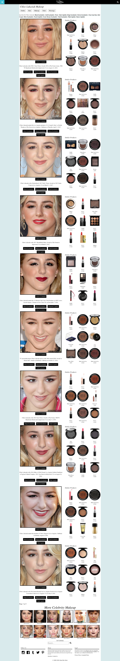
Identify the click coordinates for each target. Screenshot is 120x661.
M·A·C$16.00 (70, 111)
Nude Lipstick (63, 15)
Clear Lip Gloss (92, 15)
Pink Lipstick (72, 17)
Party (56, 15)
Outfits (23, 11)
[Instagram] (23, 654)
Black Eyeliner (28, 72)
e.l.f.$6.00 (95, 345)
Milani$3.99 (94, 35)
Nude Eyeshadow (62, 17)
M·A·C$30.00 (82, 246)
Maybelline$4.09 (82, 287)
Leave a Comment (41, 62)
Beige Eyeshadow (72, 15)
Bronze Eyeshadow (52, 17)
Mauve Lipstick (80, 17)
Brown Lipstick (53, 364)
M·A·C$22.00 (94, 52)
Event (44, 17)
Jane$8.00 (95, 578)
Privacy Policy (78, 655)
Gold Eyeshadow (49, 15)
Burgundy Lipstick (53, 306)
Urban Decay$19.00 (83, 69)
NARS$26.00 (70, 304)
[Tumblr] (33, 654)
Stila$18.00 (71, 578)
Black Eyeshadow (39, 15)
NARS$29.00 (70, 270)
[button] (2, 2)
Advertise (50, 656)
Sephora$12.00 (82, 52)
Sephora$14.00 (94, 246)
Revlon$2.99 (94, 169)
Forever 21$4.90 (95, 404)
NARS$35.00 (94, 95)
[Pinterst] (42, 654)
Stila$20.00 (71, 169)
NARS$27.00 (82, 229)
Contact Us (55, 656)
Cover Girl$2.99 (71, 345)
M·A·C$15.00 (82, 387)
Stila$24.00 (94, 561)
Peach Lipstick (38, 17)
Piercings (52, 11)
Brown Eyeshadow (82, 15)
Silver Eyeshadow (28, 17)
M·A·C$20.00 (70, 287)
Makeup (36, 11)
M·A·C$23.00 (94, 304)
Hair (29, 11)
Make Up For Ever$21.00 (71, 35)
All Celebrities (60, 640)
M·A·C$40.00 (94, 229)
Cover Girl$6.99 (83, 537)
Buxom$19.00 (70, 95)
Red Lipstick (41, 252)
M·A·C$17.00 (82, 35)
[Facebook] (28, 654)
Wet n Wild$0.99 (94, 212)
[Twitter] (38, 654)
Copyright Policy (85, 655)
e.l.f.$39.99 (82, 111)
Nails (44, 11)
